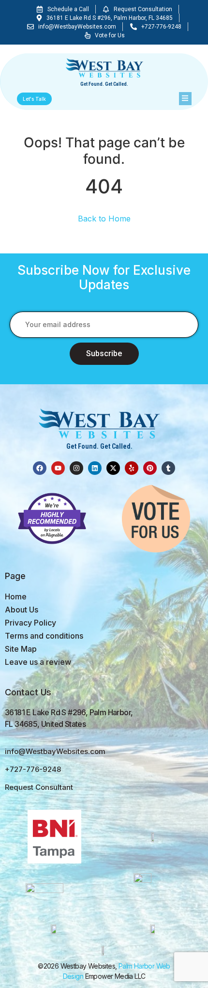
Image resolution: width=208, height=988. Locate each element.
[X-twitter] (113, 468)
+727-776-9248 (33, 769)
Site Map (21, 649)
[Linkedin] (95, 468)
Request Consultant (39, 787)
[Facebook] (39, 468)
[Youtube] (58, 468)
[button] (185, 99)
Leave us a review (38, 662)
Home (16, 596)
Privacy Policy (30, 622)
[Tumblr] (168, 468)
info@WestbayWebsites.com (55, 751)
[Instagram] (76, 468)
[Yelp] (131, 468)
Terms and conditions (44, 636)
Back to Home (104, 218)
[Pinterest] (150, 468)
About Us (21, 609)
